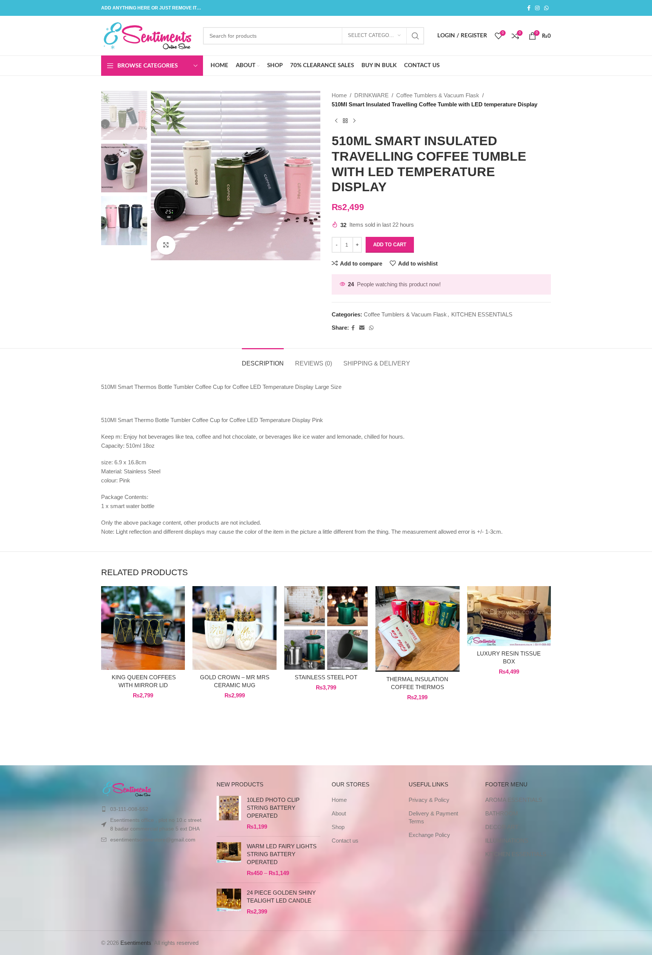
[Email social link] (362, 328)
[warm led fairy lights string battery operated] (229, 859)
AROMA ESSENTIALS (513, 800)
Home (339, 95)
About (339, 813)
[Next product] (354, 121)
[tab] (263, 359)
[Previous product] (336, 121)
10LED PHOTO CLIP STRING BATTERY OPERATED (273, 808)
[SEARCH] (415, 36)
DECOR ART (501, 827)
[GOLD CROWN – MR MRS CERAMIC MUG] (234, 628)
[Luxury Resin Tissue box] (509, 616)
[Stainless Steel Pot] (326, 628)
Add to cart (389, 244)
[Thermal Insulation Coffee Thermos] (417, 629)
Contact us (345, 840)
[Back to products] (345, 121)
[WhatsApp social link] (546, 8)
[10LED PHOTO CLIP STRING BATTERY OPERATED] (229, 813)
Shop (338, 827)
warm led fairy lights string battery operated (282, 854)
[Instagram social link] (537, 8)
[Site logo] (148, 35)
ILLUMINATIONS (506, 840)
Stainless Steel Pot (326, 677)
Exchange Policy (429, 835)
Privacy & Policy (429, 800)
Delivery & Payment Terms (433, 817)
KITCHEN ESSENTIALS (481, 314)
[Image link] (127, 788)
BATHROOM (501, 813)
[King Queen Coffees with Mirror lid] (143, 628)
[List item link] (153, 809)
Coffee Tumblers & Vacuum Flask (437, 95)
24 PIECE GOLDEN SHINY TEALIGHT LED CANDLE (281, 896)
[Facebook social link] (529, 8)
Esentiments (135, 943)
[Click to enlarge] (166, 245)
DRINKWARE (371, 95)
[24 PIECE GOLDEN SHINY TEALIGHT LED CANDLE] (229, 902)
